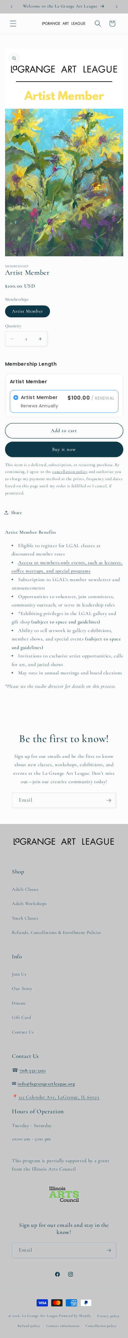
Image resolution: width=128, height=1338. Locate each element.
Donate (19, 1003)
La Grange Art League (40, 1316)
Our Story (22, 988)
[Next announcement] (116, 6)
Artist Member (27, 311)
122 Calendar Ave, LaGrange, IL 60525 (58, 1097)
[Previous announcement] (11, 6)
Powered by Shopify (75, 1316)
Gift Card (21, 1017)
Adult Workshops (29, 903)
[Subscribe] (109, 800)
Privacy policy (108, 1316)
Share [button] (16, 512)
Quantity (13, 325)
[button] (13, 23)
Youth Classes (25, 918)
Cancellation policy (101, 1326)
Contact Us (23, 1032)
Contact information (62, 1326)
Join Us (19, 974)
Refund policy (29, 1326)
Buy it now (64, 449)
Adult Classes (25, 889)
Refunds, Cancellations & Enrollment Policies (56, 932)
